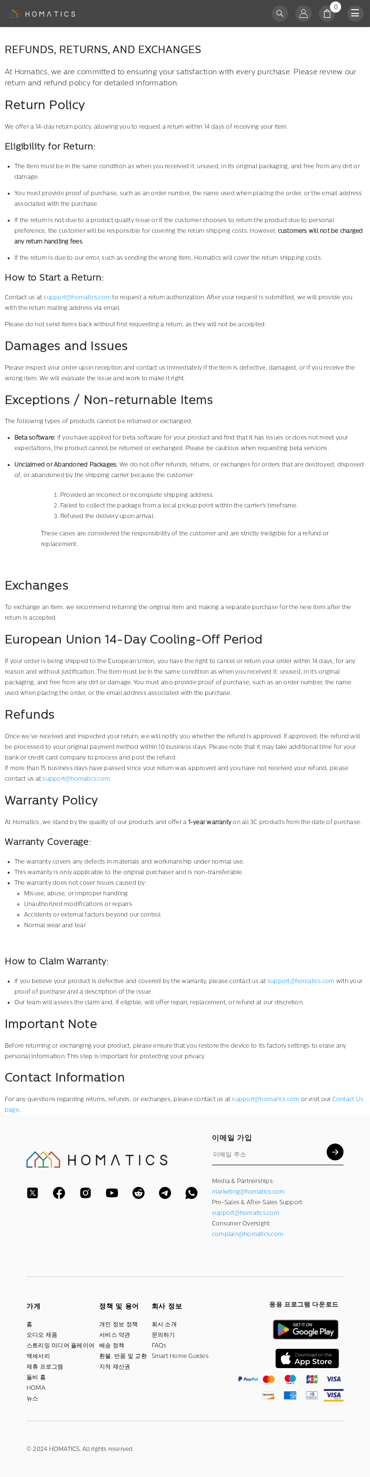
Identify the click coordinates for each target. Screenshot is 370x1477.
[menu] (355, 13)
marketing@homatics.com (248, 1191)
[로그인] (303, 13)
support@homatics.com (76, 778)
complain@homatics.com (247, 1234)
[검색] (280, 13)
